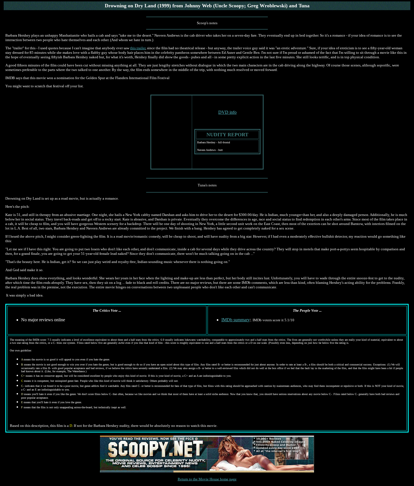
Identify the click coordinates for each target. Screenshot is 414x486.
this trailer (137, 48)
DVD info (227, 112)
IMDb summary (235, 319)
